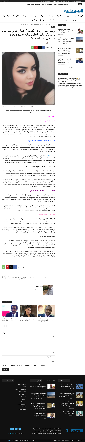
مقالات (49, 24)
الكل (54, 380)
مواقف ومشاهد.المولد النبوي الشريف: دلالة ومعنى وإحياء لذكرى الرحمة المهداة (47, 4)
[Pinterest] (36, 47)
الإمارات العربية (49, 156)
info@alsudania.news (13, 433)
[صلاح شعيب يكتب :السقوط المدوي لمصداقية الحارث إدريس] (10, 311)
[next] (73, 4)
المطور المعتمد (11, 440)
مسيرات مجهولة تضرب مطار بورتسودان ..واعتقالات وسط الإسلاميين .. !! (67, 386)
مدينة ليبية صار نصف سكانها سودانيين (39, 277)
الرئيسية (53, 24)
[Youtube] (3, 1)
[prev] (75, 4)
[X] (7, 1)
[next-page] (3, 326)
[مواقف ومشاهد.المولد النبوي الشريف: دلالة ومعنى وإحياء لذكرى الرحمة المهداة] (46, 311)
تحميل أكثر (71, 67)
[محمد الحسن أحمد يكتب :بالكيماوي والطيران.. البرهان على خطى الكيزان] (79, 31)
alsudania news (38, 43)
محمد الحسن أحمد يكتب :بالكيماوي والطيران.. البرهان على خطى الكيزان (66, 30)
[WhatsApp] (5, 1)
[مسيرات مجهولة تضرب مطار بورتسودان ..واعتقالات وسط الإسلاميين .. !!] (79, 386)
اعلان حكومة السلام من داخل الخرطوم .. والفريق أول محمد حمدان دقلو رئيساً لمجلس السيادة (66, 395)
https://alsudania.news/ (38, 289)
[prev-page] (5, 326)
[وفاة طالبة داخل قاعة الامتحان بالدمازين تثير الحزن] (79, 413)
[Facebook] (9, 1)
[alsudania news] (47, 43)
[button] (4, 16)
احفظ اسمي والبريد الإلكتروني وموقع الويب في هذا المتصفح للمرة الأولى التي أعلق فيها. (23, 365)
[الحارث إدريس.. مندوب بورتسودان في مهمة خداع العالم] (28, 311)
